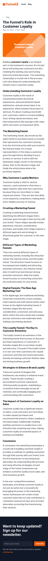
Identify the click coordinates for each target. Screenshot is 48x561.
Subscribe (40, 544)
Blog (30, 4)
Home (23, 4)
